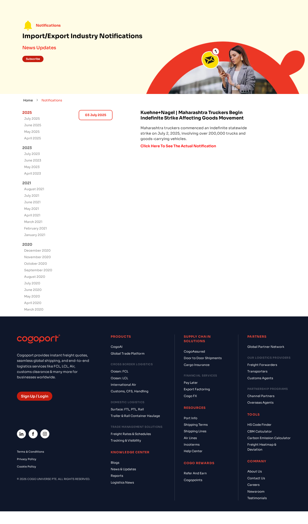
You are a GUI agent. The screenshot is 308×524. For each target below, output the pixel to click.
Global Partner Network (265, 347)
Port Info (190, 418)
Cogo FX (190, 396)
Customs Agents (260, 378)
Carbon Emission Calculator (269, 438)
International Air (123, 385)
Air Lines (190, 438)
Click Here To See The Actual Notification (178, 146)
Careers (253, 485)
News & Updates (123, 469)
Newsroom (255, 492)
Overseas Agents (260, 403)
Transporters (257, 371)
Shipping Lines (195, 431)
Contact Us (256, 478)
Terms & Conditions (30, 451)
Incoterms (192, 445)
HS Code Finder (259, 425)
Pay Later (191, 383)
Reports (117, 476)
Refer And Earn (195, 473)
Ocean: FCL (119, 371)
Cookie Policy (26, 466)
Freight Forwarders (262, 365)
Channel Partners (260, 396)
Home (28, 100)
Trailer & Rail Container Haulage (135, 416)
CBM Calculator (259, 431)
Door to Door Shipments (203, 358)
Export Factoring (197, 389)
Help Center (193, 451)
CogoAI (116, 347)
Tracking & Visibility (126, 440)
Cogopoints (193, 480)
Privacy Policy (26, 459)
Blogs (115, 463)
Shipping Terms (196, 425)
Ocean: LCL (119, 378)
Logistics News (122, 482)
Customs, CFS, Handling (129, 391)
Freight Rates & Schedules (131, 434)
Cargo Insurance (196, 365)
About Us (254, 471)
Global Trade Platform (128, 354)
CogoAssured (194, 351)
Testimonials (257, 498)
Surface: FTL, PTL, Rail (127, 409)
